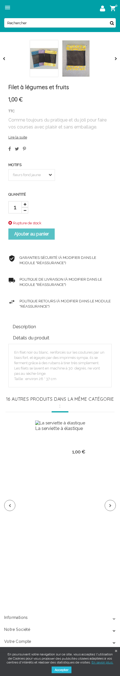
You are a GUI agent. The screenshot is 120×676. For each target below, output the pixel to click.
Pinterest (24, 148)
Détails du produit (31, 338)
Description (24, 326)
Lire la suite (17, 137)
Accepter (61, 670)
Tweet (17, 148)
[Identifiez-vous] (102, 9)
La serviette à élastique (59, 428)
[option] (60, 500)
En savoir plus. (102, 662)
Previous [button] (9, 505)
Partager (9, 148)
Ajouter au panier (31, 234)
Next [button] (110, 505)
